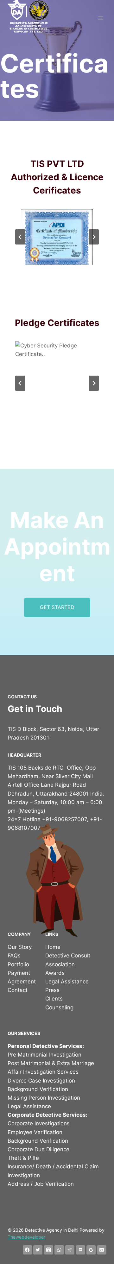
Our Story (20, 947)
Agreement (22, 981)
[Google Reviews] (91, 1249)
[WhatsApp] (59, 1249)
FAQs (14, 955)
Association (60, 964)
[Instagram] (48, 1249)
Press (52, 990)
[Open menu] (100, 18)
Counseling (59, 1007)
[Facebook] (27, 1249)
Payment (19, 973)
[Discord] (80, 1249)
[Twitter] (37, 1249)
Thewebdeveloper (26, 1237)
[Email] (101, 1249)
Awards (55, 973)
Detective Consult (67, 955)
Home (52, 947)
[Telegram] (69, 1249)
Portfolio (18, 964)
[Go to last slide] (20, 237)
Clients (54, 998)
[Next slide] (94, 237)
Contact (18, 990)
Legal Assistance (67, 981)
